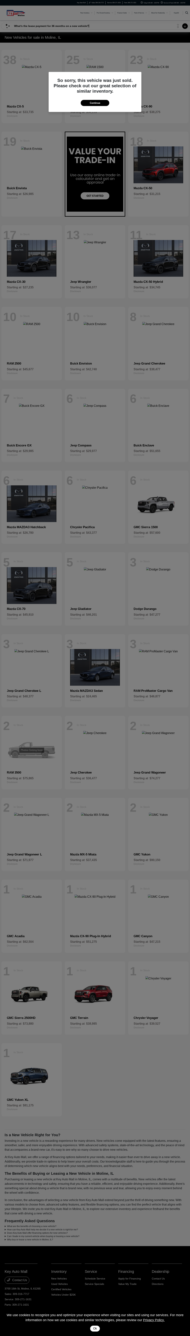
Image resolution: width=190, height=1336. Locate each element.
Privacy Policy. (154, 1320)
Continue (95, 103)
